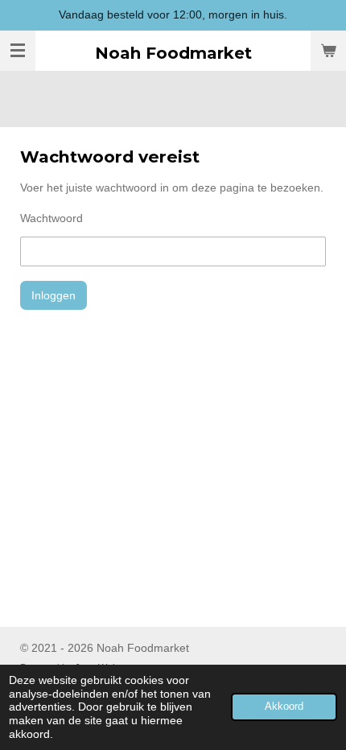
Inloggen (53, 295)
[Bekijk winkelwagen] (328, 51)
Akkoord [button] (284, 706)
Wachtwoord (51, 218)
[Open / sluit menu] (17, 51)
